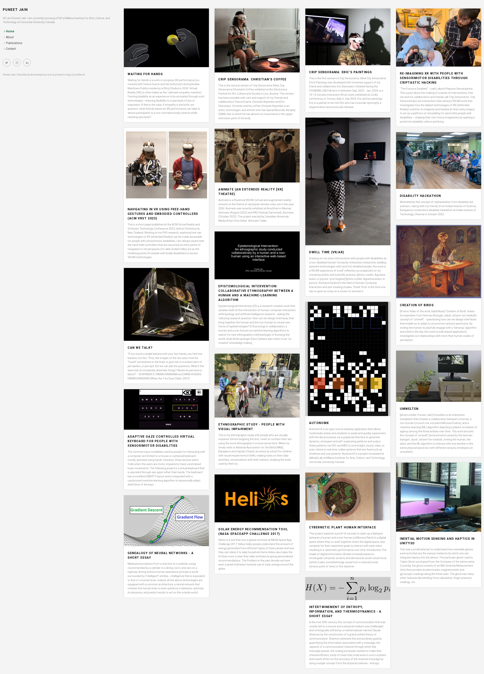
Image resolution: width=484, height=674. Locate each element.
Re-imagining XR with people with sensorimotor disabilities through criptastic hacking (434, 78)
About (10, 37)
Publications (14, 43)
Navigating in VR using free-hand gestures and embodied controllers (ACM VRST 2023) (163, 213)
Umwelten (409, 409)
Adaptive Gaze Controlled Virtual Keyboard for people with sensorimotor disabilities (161, 441)
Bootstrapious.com (41, 74)
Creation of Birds (417, 305)
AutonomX (319, 423)
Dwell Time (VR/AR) (326, 252)
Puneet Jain (15, 10)
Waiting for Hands (145, 74)
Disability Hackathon (420, 196)
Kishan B (80, 74)
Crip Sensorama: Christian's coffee (252, 79)
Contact (11, 48)
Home (10, 31)
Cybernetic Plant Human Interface (342, 527)
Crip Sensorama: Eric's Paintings (340, 72)
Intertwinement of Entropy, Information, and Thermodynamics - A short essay (345, 611)
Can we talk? (140, 347)
